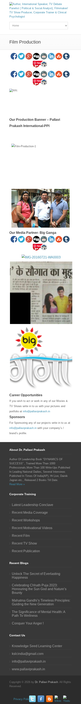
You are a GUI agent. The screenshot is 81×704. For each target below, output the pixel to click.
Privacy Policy (22, 699)
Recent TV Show (24, 543)
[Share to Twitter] (21, 56)
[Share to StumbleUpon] (58, 56)
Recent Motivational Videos (32, 528)
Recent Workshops (26, 520)
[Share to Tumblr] (66, 56)
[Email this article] (44, 64)
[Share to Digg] (36, 56)
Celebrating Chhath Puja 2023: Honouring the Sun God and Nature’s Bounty (39, 588)
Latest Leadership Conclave (32, 505)
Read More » (17, 484)
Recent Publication (26, 551)
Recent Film (21, 535)
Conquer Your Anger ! (28, 623)
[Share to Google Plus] (29, 56)
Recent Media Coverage (30, 512)
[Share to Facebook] (14, 56)
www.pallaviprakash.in (28, 669)
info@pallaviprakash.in (36, 411)
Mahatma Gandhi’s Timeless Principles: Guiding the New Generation (41, 602)
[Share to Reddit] (43, 56)
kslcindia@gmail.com (27, 653)
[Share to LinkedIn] (51, 56)
